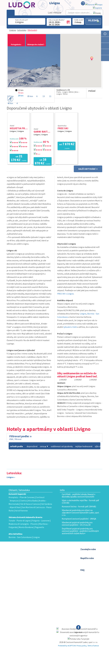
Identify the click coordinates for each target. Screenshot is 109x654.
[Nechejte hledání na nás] (97, 8)
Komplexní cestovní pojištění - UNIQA (79, 518)
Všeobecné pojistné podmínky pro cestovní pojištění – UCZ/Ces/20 (77, 523)
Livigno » (11, 477)
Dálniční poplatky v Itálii (55, 559)
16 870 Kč (42, 161)
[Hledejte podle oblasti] (105, 40)
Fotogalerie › (16, 44)
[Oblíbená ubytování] (83, 3)
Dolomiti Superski (17, 494)
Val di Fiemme (21, 510)
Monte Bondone (26, 527)
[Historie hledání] (90, 4)
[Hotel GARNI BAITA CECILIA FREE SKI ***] (42, 125)
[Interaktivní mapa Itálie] (98, 4)
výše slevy (99, 446)
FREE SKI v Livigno (65, 293)
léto (47, 569)
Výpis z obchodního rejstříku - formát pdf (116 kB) (80, 501)
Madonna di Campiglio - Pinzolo (23, 524)
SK (50, 566)
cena (43, 446)
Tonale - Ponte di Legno (19, 520)
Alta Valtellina (15, 534)
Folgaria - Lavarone (40, 520)
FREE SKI (63, 128)
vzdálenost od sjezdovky (62, 446)
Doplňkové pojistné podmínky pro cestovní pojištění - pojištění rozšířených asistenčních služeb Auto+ (80, 531)
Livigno (12, 30)
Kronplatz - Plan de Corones (21, 497)
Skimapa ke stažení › (36, 44)
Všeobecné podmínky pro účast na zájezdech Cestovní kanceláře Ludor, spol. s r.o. (80, 512)
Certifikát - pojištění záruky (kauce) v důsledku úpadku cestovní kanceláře (78, 495)
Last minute (54, 12)
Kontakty (49, 553)
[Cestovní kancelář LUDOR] (22, 556)
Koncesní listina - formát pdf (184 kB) (79, 506)
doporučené (32, 446)
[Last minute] (105, 34)
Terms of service (93, 646)
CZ (47, 566)
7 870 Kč (66, 145)
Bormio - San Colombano (20, 537)
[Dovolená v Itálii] (105, 52)
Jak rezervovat (52, 556)
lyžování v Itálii (70, 327)
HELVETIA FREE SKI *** (23, 128)
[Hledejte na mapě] (105, 46)
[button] (95, 61)
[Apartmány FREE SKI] (66, 122)
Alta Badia (32, 500)
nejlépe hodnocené (83, 446)
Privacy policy (82, 646)
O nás (48, 549)
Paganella (39, 527)
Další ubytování (86, 169)
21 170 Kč (18, 158)
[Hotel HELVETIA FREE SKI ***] (19, 122)
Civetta (23, 500)
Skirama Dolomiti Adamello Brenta (25, 517)
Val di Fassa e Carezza (30, 504)
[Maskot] (105, 58)
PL (53, 566)
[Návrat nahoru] (105, 64)
